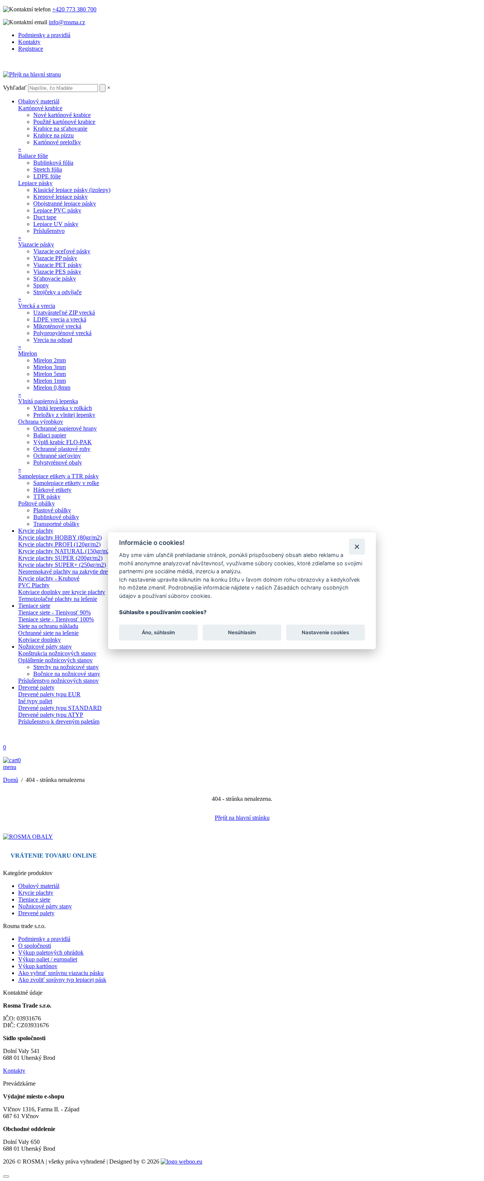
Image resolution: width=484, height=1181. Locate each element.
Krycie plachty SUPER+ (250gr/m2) (62, 565)
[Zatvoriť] (357, 546)
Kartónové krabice (40, 108)
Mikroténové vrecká (57, 326)
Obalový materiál (38, 101)
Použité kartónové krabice (64, 122)
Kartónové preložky (57, 142)
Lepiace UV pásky (55, 224)
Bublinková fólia (53, 162)
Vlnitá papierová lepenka (48, 401)
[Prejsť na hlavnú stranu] (28, 836)
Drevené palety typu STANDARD (60, 708)
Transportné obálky (56, 524)
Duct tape (44, 217)
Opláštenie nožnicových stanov (55, 660)
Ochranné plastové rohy (61, 449)
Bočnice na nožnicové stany (66, 674)
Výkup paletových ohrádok (51, 952)
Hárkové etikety (52, 490)
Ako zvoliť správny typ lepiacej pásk (62, 980)
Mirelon (27, 353)
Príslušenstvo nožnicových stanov (58, 680)
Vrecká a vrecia (36, 306)
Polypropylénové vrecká (62, 333)
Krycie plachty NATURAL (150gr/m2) (65, 551)
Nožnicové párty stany (45, 646)
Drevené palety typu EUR (49, 694)
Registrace (30, 48)
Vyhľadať (14, 87)
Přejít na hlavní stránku (242, 817)
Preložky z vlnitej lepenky (64, 415)
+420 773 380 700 (74, 9)
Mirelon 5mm (49, 374)
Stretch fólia (47, 169)
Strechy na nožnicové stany (66, 667)
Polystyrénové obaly (57, 462)
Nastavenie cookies (325, 632)
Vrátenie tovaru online (54, 855)
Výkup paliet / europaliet (47, 959)
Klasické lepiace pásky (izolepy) (71, 190)
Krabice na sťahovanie (60, 128)
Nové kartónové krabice (62, 115)
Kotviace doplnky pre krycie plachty (61, 592)
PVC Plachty (34, 585)
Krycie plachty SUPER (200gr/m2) (60, 558)
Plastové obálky (52, 510)
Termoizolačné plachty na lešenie (57, 599)
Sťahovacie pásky (54, 278)
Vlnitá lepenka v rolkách (62, 408)
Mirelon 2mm (49, 360)
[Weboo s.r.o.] (181, 1161)
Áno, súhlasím (158, 632)
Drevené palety (36, 687)
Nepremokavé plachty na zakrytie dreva (65, 571)
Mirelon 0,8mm (51, 387)
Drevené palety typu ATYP (50, 714)
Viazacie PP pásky (55, 258)
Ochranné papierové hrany (65, 428)
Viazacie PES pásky (57, 271)
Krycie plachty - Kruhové (48, 578)
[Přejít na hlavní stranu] (32, 74)
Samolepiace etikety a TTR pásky (58, 476)
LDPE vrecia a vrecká (59, 319)
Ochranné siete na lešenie (48, 633)
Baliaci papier (49, 435)
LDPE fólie (47, 176)
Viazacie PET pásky (57, 265)
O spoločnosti (34, 945)
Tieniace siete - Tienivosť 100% (56, 619)
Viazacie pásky (36, 244)
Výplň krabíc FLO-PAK (62, 442)
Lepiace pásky (35, 183)
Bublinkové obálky (56, 517)
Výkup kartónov (37, 966)
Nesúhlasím (242, 632)
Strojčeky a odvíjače (57, 292)
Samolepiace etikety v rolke (66, 483)
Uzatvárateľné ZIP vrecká (64, 312)
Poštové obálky (36, 503)
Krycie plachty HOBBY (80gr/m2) (60, 537)
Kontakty (29, 42)
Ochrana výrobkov (40, 421)
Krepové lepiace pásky (60, 196)
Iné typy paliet (35, 701)
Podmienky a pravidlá (44, 35)
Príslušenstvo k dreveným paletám (58, 721)
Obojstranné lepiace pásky (64, 203)
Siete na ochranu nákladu (48, 626)
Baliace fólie (33, 156)
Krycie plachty (35, 530)
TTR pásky (46, 496)
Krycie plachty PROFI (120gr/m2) (59, 544)
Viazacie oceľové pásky (61, 251)
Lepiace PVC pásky (57, 210)
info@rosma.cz (67, 22)
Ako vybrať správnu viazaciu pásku (61, 973)
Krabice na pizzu (53, 135)
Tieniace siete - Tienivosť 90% (54, 612)
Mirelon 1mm (49, 381)
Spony (41, 285)
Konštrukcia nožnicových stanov (57, 653)
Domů (10, 780)
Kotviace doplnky (39, 640)
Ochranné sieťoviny (57, 455)
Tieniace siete (34, 605)
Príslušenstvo (49, 231)
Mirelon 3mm (49, 367)
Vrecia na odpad (52, 340)
